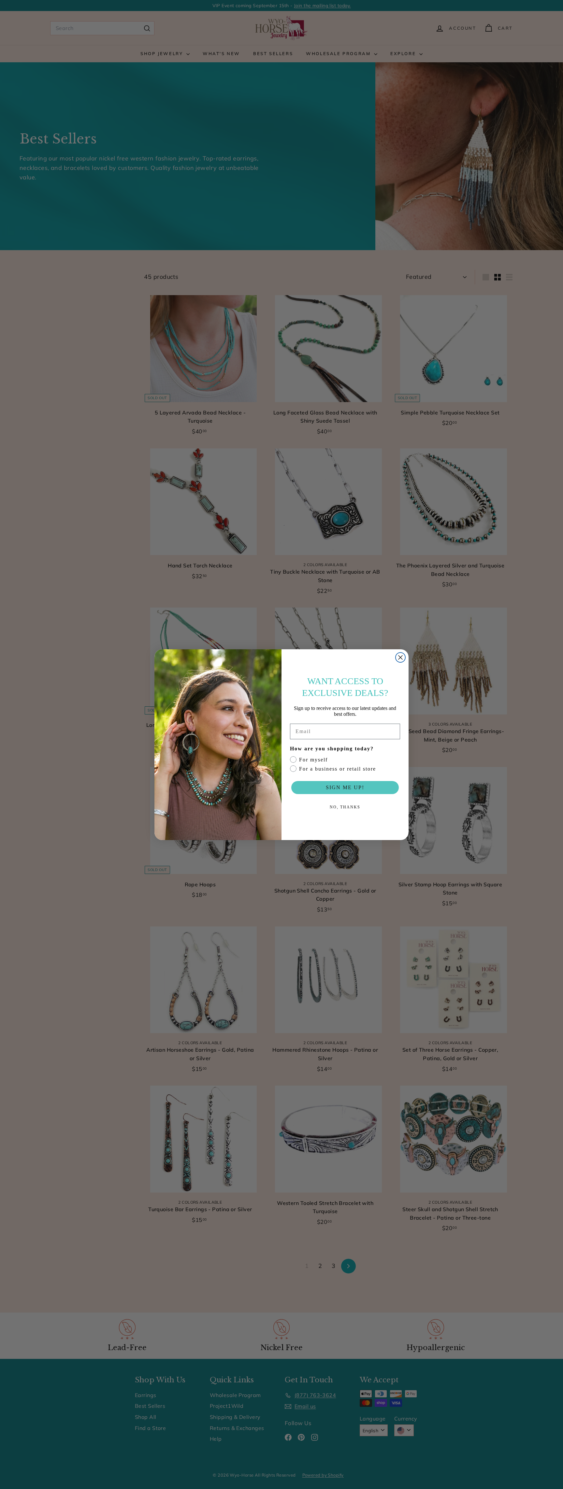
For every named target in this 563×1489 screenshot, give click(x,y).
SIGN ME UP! (345, 787)
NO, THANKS (345, 807)
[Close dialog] (400, 657)
